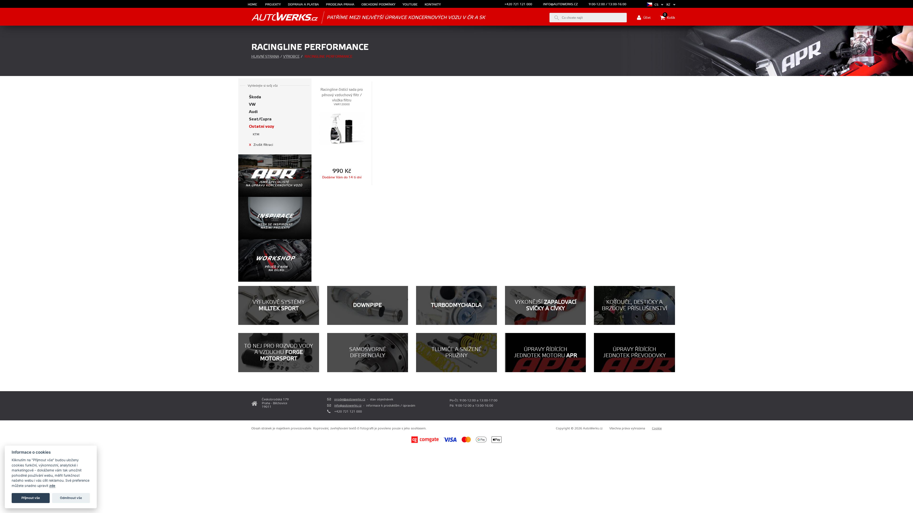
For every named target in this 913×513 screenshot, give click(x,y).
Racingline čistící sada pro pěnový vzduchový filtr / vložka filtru (342, 95)
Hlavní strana (265, 56)
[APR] (275, 175)
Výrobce (291, 56)
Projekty (273, 4)
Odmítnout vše (71, 498)
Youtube (410, 4)
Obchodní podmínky (378, 4)
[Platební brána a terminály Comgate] (425, 442)
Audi (253, 111)
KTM (256, 134)
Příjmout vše (30, 498)
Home (252, 4)
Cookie (657, 428)
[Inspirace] (275, 218)
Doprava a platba (303, 4)
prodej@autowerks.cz (349, 399)
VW (252, 104)
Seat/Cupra (260, 119)
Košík (669, 17)
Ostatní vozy (261, 126)
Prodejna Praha (340, 4)
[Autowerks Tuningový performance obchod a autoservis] (278, 17)
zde (52, 486)
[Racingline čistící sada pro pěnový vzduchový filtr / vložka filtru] (342, 129)
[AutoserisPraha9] (275, 260)
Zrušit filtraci (261, 144)
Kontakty (433, 4)
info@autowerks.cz (560, 4)
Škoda (255, 97)
